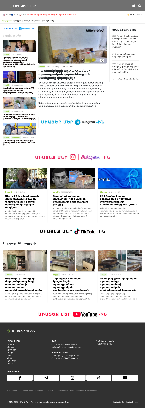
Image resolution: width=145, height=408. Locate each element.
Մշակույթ (11, 361)
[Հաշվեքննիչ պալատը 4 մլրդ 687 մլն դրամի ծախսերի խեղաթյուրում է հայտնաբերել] (19, 77)
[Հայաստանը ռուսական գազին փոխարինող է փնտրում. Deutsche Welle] (19, 129)
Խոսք (9, 355)
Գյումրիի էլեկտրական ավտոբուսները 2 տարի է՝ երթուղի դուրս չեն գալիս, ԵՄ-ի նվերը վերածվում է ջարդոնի (125, 41)
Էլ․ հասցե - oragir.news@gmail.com (66, 347)
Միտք (9, 358)
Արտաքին (16, 137)
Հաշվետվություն (104, 344)
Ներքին (6, 55)
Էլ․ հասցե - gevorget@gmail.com (65, 356)
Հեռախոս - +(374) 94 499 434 (64, 344)
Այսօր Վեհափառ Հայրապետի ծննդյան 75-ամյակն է (41, 15)
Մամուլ (10, 344)
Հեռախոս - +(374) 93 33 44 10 (65, 358)
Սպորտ (10, 352)
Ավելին (10, 363)
